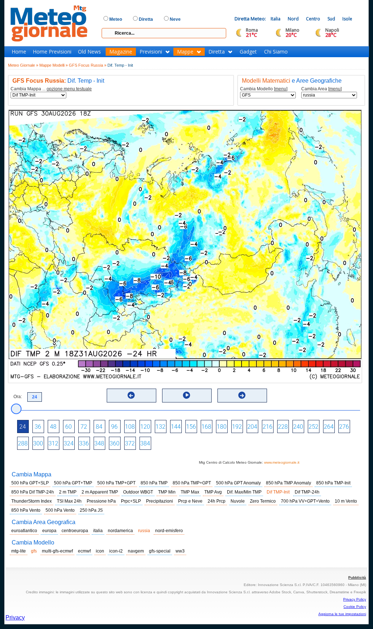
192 (237, 426)
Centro (313, 19)
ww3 (180, 551)
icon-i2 (116, 551)
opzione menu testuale (69, 88)
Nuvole (238, 501)
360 (114, 443)
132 (160, 426)
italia (98, 530)
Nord (293, 19)
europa (49, 530)
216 (267, 426)
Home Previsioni (52, 51)
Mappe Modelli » (53, 65)
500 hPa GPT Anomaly (238, 482)
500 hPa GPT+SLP (30, 482)
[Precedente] (131, 395)
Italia (275, 19)
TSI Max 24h (69, 501)
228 (283, 426)
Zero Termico (263, 501)
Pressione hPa (101, 501)
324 (69, 443)
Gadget (248, 51)
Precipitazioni (159, 501)
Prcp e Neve (190, 501)
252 (313, 426)
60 (68, 426)
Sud (331, 19)
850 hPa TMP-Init (333, 482)
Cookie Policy (354, 607)
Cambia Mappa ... (51, 89)
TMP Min (167, 492)
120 (145, 426)
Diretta (216, 51)
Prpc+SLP (131, 501)
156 (191, 426)
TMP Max (190, 492)
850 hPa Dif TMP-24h (32, 492)
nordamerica (120, 530)
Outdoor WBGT (138, 492)
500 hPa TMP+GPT (116, 482)
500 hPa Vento (60, 510)
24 (22, 426)
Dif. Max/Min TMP (244, 492)
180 (222, 426)
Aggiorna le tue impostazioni (342, 614)
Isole (347, 19)
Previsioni (151, 51)
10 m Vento (346, 501)
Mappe (185, 51)
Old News (89, 51)
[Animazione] (186, 395)
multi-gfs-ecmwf (57, 551)
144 (176, 426)
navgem (136, 551)
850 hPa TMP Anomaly (288, 482)
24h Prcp (216, 501)
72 (84, 426)
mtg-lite (18, 551)
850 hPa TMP (154, 482)
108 (130, 426)
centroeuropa (75, 530)
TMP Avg (213, 492)
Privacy (15, 617)
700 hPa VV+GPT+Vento (305, 501)
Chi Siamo (276, 51)
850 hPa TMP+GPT (192, 482)
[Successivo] (242, 395)
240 (298, 426)
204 (252, 426)
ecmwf (84, 551)
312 (53, 443)
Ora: (17, 396)
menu (280, 88)
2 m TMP (67, 492)
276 (344, 426)
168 (206, 426)
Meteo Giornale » (23, 65)
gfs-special (159, 551)
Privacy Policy (354, 599)
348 (99, 443)
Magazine (120, 51)
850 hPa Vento (25, 510)
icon (100, 551)
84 (99, 426)
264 (329, 426)
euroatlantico (24, 530)
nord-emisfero (169, 530)
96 (114, 426)
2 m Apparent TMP (100, 492)
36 (38, 426)
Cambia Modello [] (263, 89)
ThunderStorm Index (31, 501)
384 (145, 443)
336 (84, 443)
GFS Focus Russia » (87, 65)
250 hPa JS (91, 510)
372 (130, 443)
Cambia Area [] (321, 89)
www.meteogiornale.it (281, 462)
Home (19, 51)
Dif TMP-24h (307, 492)
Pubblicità (357, 577)
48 (53, 426)
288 (23, 443)
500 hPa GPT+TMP (73, 482)
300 (38, 443)
